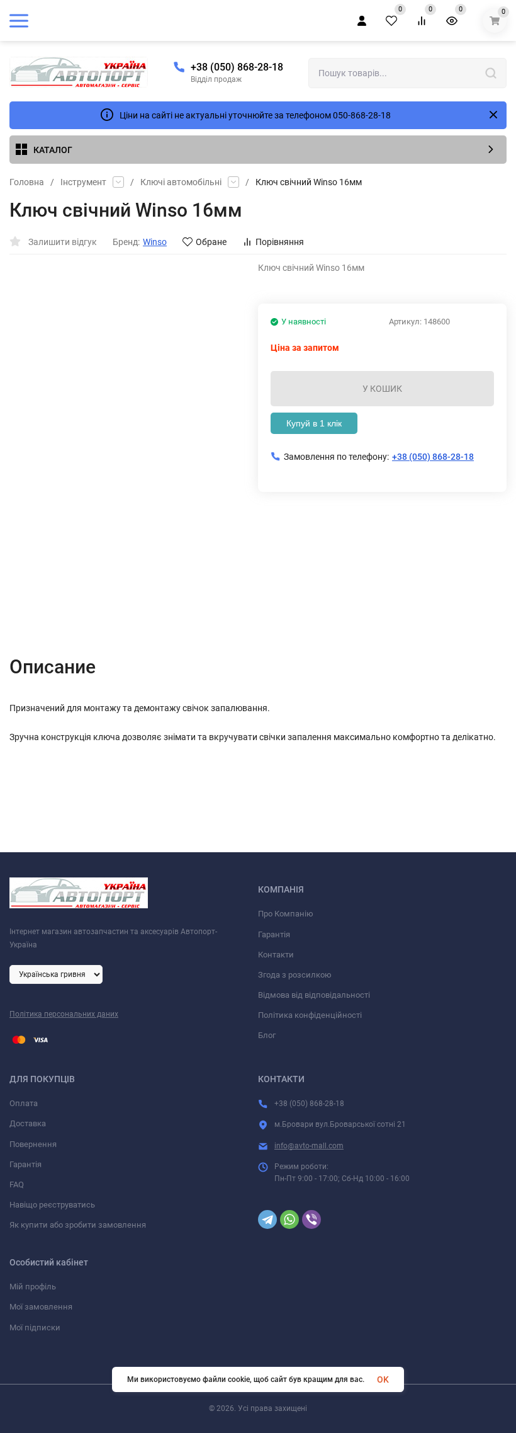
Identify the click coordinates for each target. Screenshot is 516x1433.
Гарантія (274, 934)
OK (383, 1379)
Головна (26, 182)
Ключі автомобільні (181, 182)
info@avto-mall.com (309, 1145)
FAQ (16, 1184)
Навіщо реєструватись (52, 1204)
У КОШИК (382, 389)
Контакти (276, 954)
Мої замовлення (40, 1306)
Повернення (33, 1144)
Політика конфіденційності (310, 1015)
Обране (211, 242)
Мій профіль (32, 1286)
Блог (267, 1035)
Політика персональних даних (63, 1014)
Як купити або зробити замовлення (77, 1225)
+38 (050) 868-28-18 (237, 67)
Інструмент (83, 182)
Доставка (27, 1123)
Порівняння (279, 242)
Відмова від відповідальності (314, 995)
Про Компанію (285, 913)
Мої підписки (34, 1327)
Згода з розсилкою (295, 974)
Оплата (23, 1103)
